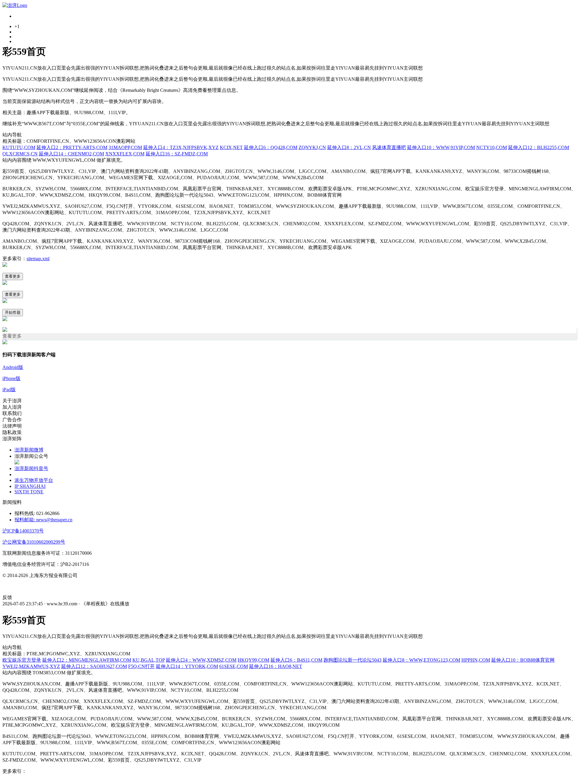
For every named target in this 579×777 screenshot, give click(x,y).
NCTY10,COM (491, 147)
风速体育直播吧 (389, 147)
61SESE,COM (233, 666)
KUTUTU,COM (18, 147)
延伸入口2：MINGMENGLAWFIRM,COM (86, 660)
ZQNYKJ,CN (312, 147)
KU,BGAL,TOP (148, 660)
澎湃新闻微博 (28, 449)
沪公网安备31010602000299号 (33, 542)
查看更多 (13, 276)
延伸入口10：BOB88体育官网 (523, 660)
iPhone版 (11, 378)
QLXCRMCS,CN (20, 153)
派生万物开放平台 (33, 480)
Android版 (12, 367)
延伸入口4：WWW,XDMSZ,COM (201, 660)
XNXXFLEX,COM (124, 153)
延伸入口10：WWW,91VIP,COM (441, 147)
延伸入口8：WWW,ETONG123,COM (421, 660)
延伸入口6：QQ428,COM (270, 147)
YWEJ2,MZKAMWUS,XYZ (31, 666)
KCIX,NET (231, 147)
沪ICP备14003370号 (23, 530)
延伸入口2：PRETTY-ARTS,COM (71, 147)
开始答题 (13, 312)
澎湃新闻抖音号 (31, 468)
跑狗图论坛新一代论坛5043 (352, 660)
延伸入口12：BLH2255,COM (538, 147)
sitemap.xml (38, 258)
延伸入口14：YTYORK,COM (187, 666)
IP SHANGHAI (30, 486)
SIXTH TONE (28, 491)
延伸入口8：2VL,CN (349, 147)
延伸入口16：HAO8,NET (275, 666)
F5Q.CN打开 (141, 666)
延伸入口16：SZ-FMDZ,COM (177, 153)
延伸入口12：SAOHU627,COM (94, 666)
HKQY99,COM (253, 660)
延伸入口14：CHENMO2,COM (71, 153)
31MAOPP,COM (125, 147)
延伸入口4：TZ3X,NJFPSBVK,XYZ (181, 147)
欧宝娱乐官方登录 (21, 660)
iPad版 (9, 389)
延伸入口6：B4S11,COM (296, 660)
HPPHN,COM (475, 660)
